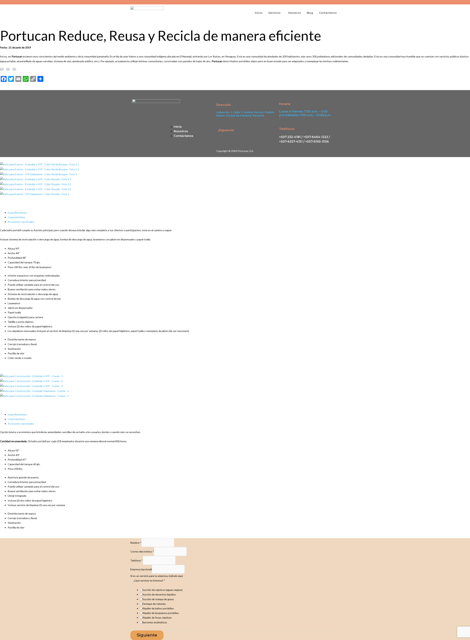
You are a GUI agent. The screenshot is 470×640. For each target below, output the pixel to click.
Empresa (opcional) (141, 569)
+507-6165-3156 (317, 141)
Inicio (258, 12)
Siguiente (147, 635)
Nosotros (294, 12)
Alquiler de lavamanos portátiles (160, 612)
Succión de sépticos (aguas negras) (162, 589)
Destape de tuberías (154, 603)
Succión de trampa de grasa (158, 599)
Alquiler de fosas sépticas (157, 617)
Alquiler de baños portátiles (158, 608)
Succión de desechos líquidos (159, 594)
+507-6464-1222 (315, 137)
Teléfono (136, 560)
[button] (275, 13)
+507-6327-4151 (291, 141)
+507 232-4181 (290, 137)
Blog (310, 12)
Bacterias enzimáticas (154, 622)
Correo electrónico (142, 551)
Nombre (135, 542)
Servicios (274, 12)
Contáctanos (328, 12)
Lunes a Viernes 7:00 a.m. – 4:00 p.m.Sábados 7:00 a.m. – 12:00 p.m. (305, 113)
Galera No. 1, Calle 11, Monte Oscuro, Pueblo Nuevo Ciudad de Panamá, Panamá (245, 114)
